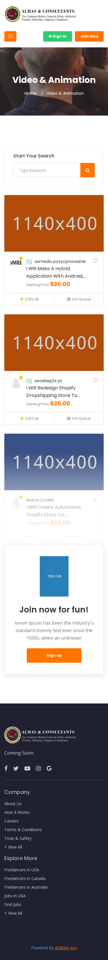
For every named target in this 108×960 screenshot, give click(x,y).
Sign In (59, 36)
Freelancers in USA (21, 870)
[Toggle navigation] (10, 36)
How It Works (17, 812)
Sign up (54, 655)
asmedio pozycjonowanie (60, 261)
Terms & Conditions (23, 829)
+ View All (13, 847)
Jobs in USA (15, 896)
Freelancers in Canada (25, 878)
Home (30, 93)
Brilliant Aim (66, 947)
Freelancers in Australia (26, 887)
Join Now (89, 36)
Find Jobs (12, 904)
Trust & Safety (17, 838)
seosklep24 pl (48, 381)
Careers (11, 821)
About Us (13, 803)
